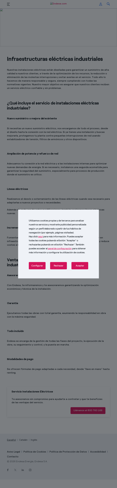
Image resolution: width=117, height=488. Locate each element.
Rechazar (58, 265)
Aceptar (80, 265)
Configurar (37, 265)
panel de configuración (60, 248)
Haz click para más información (47, 236)
